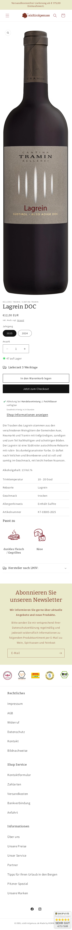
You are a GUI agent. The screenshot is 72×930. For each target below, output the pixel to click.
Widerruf (13, 722)
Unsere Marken (17, 893)
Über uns (13, 837)
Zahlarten (14, 784)
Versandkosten (17, 794)
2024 (25, 333)
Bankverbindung (18, 803)
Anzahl (6, 341)
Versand (20, 320)
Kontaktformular (19, 775)
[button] (7, 15)
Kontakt (13, 741)
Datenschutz (16, 732)
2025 (10, 333)
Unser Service (16, 855)
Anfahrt (12, 812)
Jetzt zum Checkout (36, 389)
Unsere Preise (16, 846)
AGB (10, 713)
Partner (12, 865)
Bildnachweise (17, 751)
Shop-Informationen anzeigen (27, 415)
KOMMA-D (53, 923)
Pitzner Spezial (17, 884)
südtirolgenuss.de (31, 923)
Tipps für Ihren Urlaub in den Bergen (32, 874)
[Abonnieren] (60, 653)
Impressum (15, 704)
